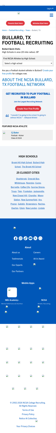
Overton (14, 208)
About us (16, 252)
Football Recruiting (16, 30)
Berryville (15, 187)
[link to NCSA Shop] (38, 266)
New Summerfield (29, 199)
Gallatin (21, 203)
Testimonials (17, 258)
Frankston (27, 191)
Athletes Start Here (40, 23)
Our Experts (17, 265)
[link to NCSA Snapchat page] (40, 238)
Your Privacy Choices (25, 426)
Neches (41, 203)
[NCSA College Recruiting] (27, 15)
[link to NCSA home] (28, 231)
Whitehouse (20, 182)
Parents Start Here (15, 23)
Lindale (41, 208)
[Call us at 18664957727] (4, 15)
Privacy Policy (28, 414)
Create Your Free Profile (28, 108)
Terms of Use (28, 410)
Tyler (20, 191)
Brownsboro (31, 203)
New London (31, 208)
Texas (28, 30)
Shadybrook (21, 178)
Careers (36, 252)
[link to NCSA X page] (35, 238)
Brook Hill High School (22, 162)
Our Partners (17, 271)
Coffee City (25, 187)
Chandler (32, 195)
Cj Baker (15, 132)
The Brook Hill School (31, 166)
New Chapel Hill (20, 195)
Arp (40, 199)
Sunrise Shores (38, 187)
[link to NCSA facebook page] (16, 238)
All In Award (38, 258)
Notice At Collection (28, 418)
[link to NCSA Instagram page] (21, 238)
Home (4, 30)
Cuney (38, 182)
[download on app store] (12, 308)
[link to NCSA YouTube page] (30, 238)
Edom (22, 208)
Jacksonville (38, 191)
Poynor (14, 203)
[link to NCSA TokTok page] (25, 238)
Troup (14, 191)
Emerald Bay (33, 178)
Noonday (30, 182)
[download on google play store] (12, 313)
